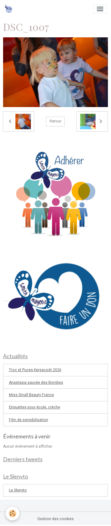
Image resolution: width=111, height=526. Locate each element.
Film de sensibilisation (28, 420)
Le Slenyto (18, 490)
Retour (55, 121)
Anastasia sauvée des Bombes (36, 382)
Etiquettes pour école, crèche (34, 407)
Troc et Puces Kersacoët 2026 (35, 370)
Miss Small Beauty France (31, 395)
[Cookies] (12, 513)
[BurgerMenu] (100, 9)
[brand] (9, 9)
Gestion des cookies (55, 519)
